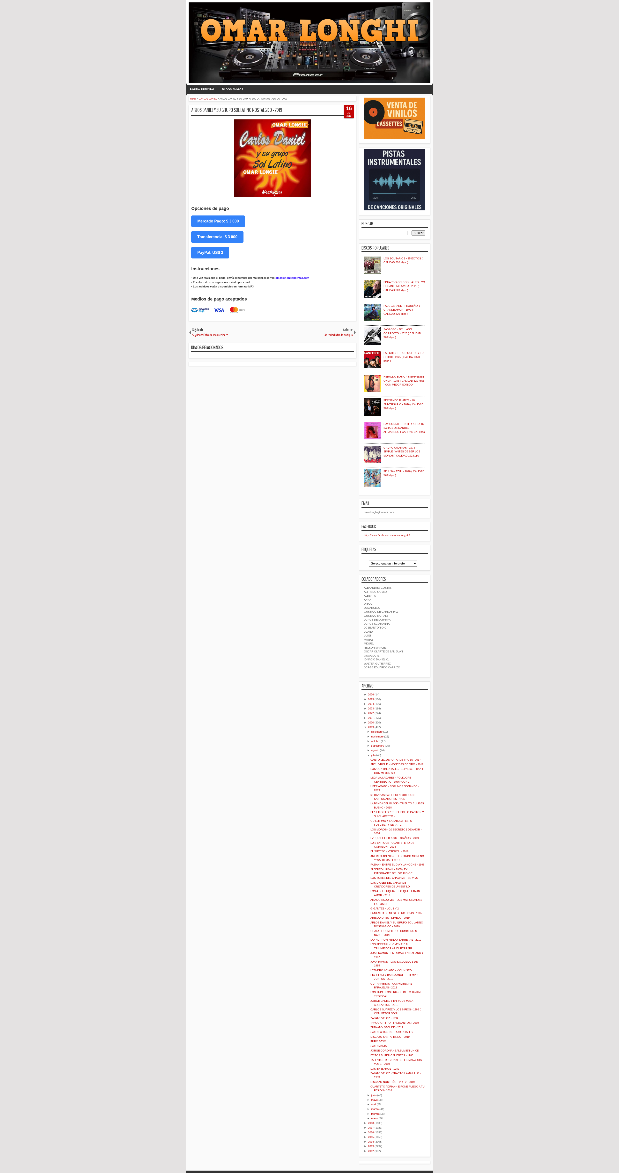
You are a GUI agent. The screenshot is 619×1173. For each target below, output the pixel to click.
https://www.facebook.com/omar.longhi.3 (387, 535)
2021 (371, 717)
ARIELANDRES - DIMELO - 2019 (390, 917)
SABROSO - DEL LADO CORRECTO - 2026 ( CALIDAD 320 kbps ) (402, 333)
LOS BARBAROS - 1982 (384, 1068)
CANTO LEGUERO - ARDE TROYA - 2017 (395, 759)
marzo (375, 1109)
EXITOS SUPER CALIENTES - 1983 (391, 1055)
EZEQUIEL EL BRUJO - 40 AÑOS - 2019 (394, 838)
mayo (374, 1099)
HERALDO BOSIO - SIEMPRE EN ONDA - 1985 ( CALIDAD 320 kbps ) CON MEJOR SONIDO (404, 380)
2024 (371, 703)
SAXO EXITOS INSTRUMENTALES (391, 1031)
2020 (371, 722)
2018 (371, 1123)
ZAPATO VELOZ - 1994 (384, 1018)
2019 (371, 727)
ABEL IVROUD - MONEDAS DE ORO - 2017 (396, 764)
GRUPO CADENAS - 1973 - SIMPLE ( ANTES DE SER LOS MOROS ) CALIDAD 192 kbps (401, 451)
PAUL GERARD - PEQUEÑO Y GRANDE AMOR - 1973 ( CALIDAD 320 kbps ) (401, 309)
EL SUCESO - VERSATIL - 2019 (389, 851)
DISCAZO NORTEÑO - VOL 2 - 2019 (392, 1081)
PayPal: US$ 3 (210, 252)
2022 (371, 713)
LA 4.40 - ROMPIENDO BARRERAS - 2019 (395, 939)
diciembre (377, 731)
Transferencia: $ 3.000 (217, 237)
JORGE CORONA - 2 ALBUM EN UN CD (394, 1050)
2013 (371, 1146)
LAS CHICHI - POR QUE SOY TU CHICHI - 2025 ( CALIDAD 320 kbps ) (403, 356)
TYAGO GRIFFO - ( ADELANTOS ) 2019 (394, 1022)
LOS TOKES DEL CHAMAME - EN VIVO (394, 877)
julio (373, 755)
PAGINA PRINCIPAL (202, 89)
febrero (375, 1113)
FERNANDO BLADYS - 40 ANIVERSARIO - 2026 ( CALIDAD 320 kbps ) (403, 404)
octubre (375, 741)
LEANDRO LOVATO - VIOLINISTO (391, 970)
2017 (371, 1127)
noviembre (377, 736)
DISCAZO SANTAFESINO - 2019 (390, 1036)
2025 (371, 699)
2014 (371, 1141)
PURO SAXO (378, 1041)
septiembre (377, 745)
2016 (371, 1132)
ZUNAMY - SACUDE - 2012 (386, 1027)
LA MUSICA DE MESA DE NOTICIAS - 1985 (396, 913)
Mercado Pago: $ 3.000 (218, 221)
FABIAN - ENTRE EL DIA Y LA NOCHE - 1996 (397, 864)
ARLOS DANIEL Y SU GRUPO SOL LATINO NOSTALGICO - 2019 (236, 110)
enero (374, 1118)
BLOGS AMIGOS (232, 89)
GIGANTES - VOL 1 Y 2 (384, 908)
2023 (371, 708)
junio (373, 1095)
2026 (371, 694)
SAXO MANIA (378, 1045)
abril (373, 1104)
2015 (371, 1137)
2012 (371, 1151)
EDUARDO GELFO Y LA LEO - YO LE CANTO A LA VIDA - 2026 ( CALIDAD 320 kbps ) (404, 286)
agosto (375, 750)
